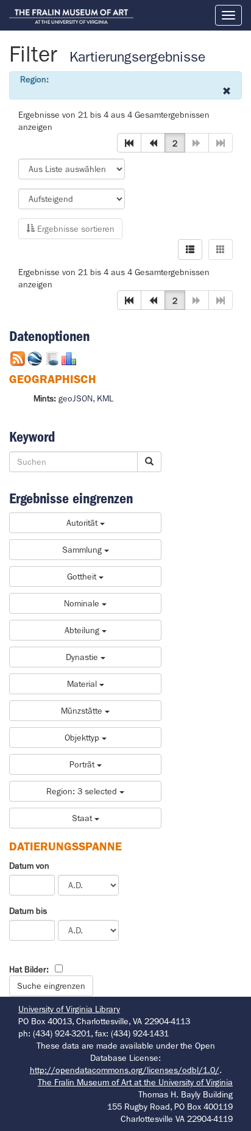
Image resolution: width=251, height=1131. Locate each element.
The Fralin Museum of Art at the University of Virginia (135, 1082)
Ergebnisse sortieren (75, 228)
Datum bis (28, 910)
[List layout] (190, 249)
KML (105, 398)
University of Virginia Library (69, 1009)
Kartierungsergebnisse (137, 57)
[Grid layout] (220, 249)
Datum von (29, 865)
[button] (129, 143)
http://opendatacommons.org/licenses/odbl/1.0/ (124, 1070)
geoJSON (75, 398)
